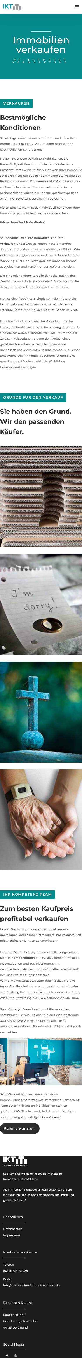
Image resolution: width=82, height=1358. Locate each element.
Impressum (11, 1235)
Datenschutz (12, 1229)
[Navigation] (77, 6)
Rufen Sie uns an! (19, 1128)
